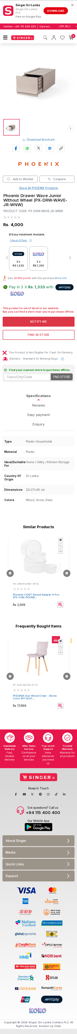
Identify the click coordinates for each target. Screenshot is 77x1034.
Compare (59, 179)
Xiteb (57, 1026)
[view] (60, 551)
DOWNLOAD (55, 10)
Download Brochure (41, 139)
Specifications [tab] (38, 396)
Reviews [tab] (38, 405)
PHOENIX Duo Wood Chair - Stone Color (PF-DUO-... (35, 697)
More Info (61, 278)
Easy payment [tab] (38, 415)
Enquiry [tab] (38, 424)
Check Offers (19, 240)
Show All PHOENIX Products (38, 188)
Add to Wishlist (22, 179)
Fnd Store (61, 377)
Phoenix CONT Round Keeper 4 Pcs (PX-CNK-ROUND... (36, 596)
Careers (44, 26)
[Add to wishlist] (60, 540)
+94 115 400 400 (25, 26)
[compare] (60, 545)
